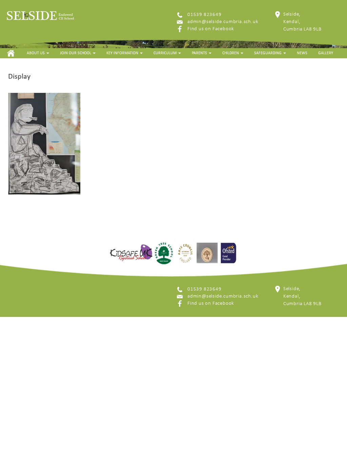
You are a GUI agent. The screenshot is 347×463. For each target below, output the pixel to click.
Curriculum (166, 53)
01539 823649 (204, 14)
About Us (36, 53)
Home (10, 53)
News (302, 53)
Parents (200, 53)
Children (231, 53)
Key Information (122, 53)
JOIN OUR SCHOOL (76, 53)
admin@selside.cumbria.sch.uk (222, 21)
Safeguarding (268, 53)
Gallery (325, 53)
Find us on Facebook (210, 29)
